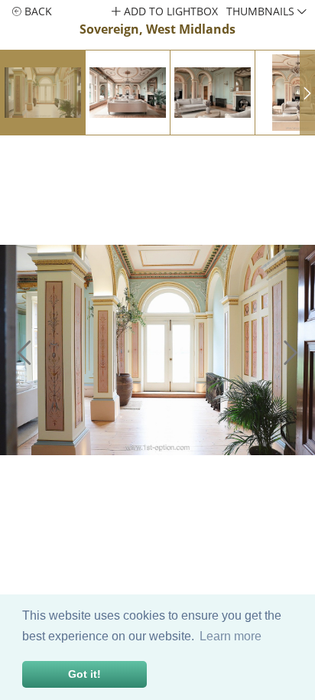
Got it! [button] (84, 674)
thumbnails (261, 11)
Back (36, 11)
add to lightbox (169, 11)
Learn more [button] (230, 636)
